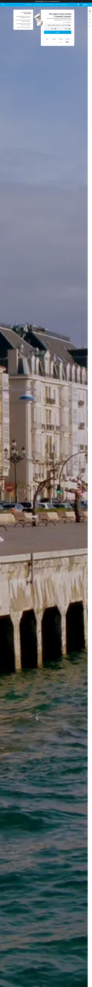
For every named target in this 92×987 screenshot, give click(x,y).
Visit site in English (39, 1)
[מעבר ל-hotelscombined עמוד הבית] (82, 4)
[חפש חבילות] (89, 16)
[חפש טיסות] (89, 8)
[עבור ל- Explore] (89, 19)
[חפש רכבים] (89, 14)
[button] (1, 1)
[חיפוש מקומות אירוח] (89, 11)
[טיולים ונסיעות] (89, 22)
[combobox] (67, 22)
